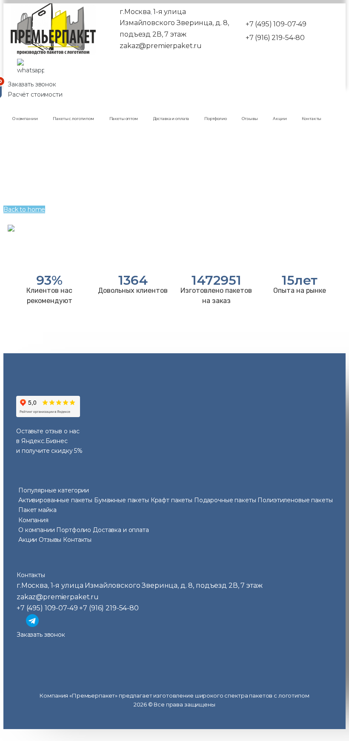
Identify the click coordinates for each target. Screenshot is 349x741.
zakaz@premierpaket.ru (161, 46)
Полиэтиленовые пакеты (294, 500)
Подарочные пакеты (225, 500)
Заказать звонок (32, 84)
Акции (279, 118)
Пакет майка (37, 510)
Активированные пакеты (56, 500)
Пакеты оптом (123, 118)
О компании (25, 118)
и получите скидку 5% (49, 451)
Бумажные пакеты (122, 500)
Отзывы (249, 118)
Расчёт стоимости (35, 94)
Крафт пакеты (172, 500)
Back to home (24, 209)
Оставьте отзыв (39, 431)
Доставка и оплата (171, 118)
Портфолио (215, 118)
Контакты (311, 118)
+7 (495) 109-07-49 (276, 24)
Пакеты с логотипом (73, 118)
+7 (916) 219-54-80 (275, 38)
